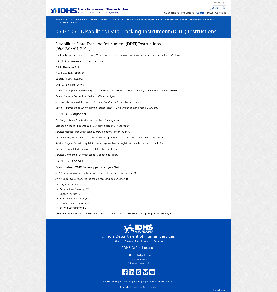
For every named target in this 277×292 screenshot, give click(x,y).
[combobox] (219, 3)
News (210, 12)
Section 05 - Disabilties (201, 19)
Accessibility (125, 281)
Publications (82, 19)
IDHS (57, 19)
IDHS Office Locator (138, 247)
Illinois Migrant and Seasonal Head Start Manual (164, 19)
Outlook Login (219, 290)
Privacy (137, 281)
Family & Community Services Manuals (119, 19)
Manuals (94, 19)
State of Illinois (110, 281)
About (200, 12)
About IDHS (68, 19)
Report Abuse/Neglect (153, 281)
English (217, 2)
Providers (187, 12)
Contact (220, 12)
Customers (171, 12)
